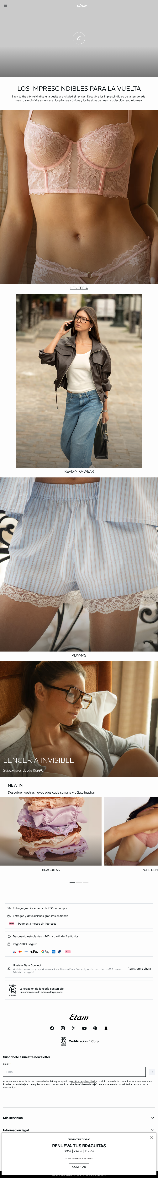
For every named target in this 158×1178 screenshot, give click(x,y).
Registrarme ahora (139, 968)
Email (7, 1063)
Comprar (79, 1166)
